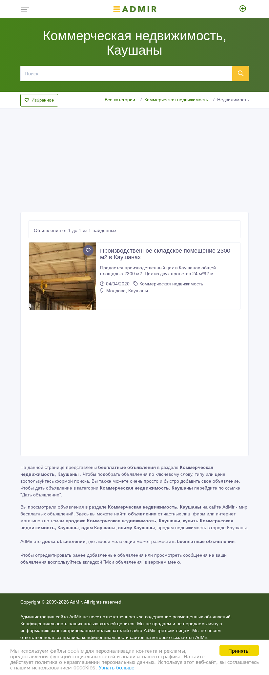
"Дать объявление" (40, 494)
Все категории (120, 99)
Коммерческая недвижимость (176, 99)
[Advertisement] (134, 158)
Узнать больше (116, 667)
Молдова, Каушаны (126, 290)
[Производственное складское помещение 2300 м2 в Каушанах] (62, 276)
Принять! (239, 650)
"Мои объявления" (123, 562)
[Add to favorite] (88, 250)
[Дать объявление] (243, 9)
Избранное (42, 100)
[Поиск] (240, 73)
